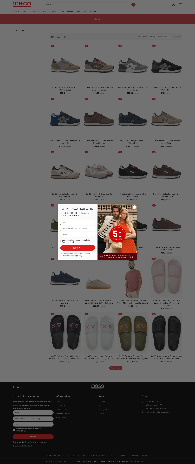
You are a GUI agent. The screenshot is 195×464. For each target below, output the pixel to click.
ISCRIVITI (77, 248)
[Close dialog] (134, 207)
